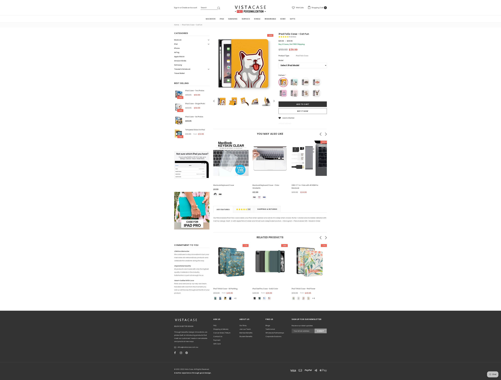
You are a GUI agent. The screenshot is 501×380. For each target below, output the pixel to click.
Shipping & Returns (267, 209)
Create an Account (189, 8)
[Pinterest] (187, 352)
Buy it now (302, 111)
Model (281, 60)
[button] (284, 37)
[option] (244, 64)
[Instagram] (182, 352)
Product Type (284, 56)
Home (176, 25)
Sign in (177, 8)
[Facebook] (176, 352)
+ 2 (235, 298)
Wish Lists (300, 8)
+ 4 (313, 298)
